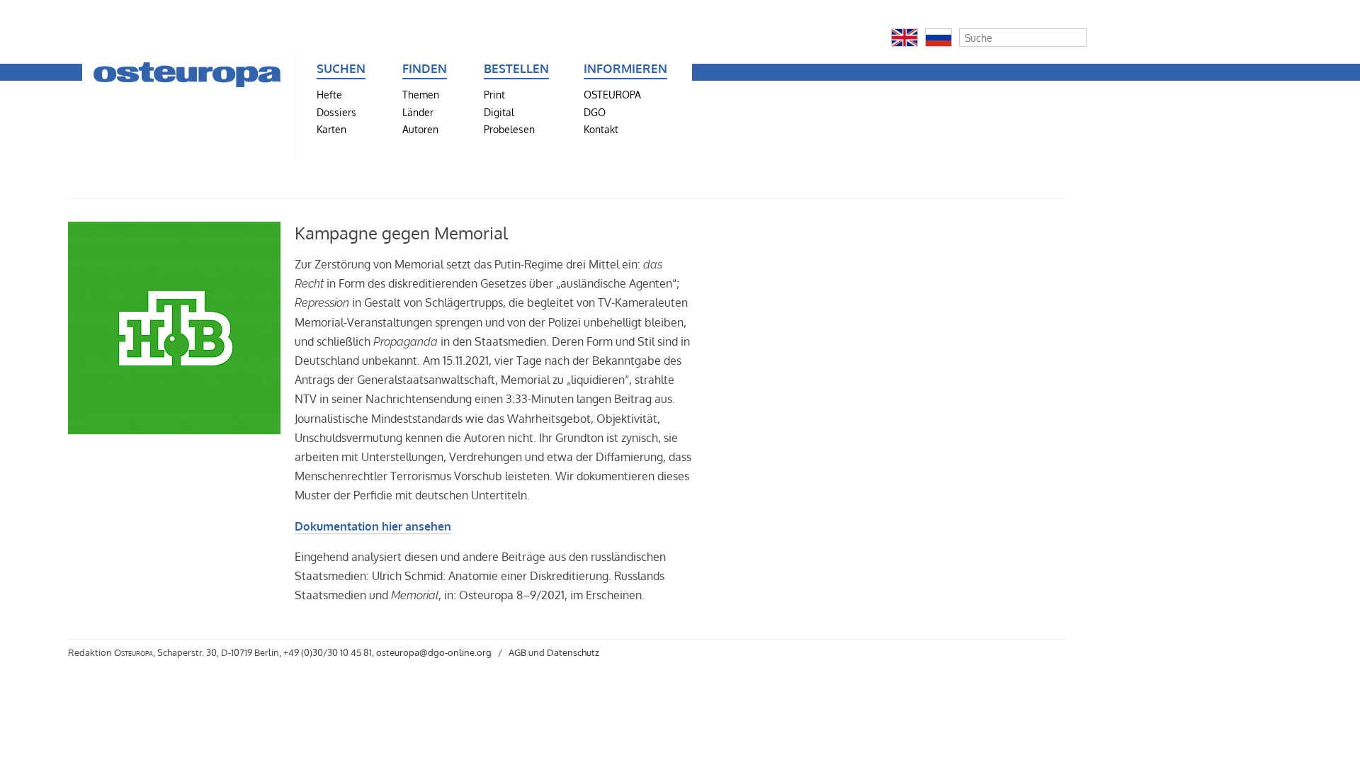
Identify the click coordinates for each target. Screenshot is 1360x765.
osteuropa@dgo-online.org (434, 652)
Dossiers (336, 112)
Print (494, 94)
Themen (420, 94)
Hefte (329, 94)
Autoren (420, 129)
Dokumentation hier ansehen (373, 526)
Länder (418, 112)
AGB (517, 652)
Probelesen (509, 129)
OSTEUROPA (612, 94)
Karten (331, 129)
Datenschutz (573, 652)
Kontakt (601, 129)
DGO (595, 112)
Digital (499, 112)
